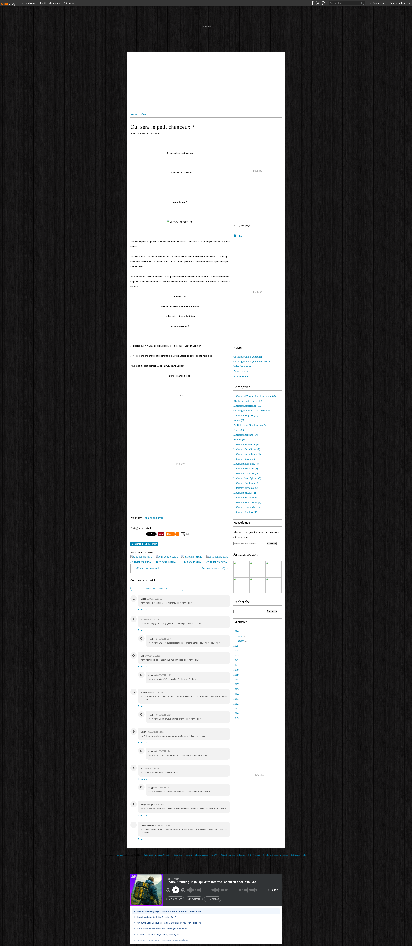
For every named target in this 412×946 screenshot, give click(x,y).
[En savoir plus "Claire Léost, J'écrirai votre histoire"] (241, 569)
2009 (236, 718)
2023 (236, 655)
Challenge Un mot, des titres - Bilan (251, 361)
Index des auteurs (242, 366)
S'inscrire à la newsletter (144, 543)
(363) (254, 396)
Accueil (134, 114)
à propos (214, 899)
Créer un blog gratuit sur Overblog (157, 855)
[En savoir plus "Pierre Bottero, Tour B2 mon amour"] (274, 585)
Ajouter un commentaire (156, 588)
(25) (238, 430)
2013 (236, 699)
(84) (251, 410)
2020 (236, 670)
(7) (246, 449)
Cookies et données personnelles (275, 855)
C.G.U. (214, 855)
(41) (245, 415)
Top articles (178, 855)
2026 (236, 631)
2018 (236, 679)
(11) (239, 439)
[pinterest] (323, 3)
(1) (246, 497)
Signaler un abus (201, 855)
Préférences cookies (298, 855)
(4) (245, 459)
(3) (246, 463)
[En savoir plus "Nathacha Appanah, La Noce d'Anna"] (274, 569)
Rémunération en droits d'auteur (233, 855)
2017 (236, 684)
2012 (236, 703)
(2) (246, 483)
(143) (247, 401)
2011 (235, 708)
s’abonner (177, 899)
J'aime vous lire (241, 371)
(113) (247, 405)
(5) (247, 454)
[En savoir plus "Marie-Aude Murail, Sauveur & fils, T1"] (241, 585)
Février (240, 636)
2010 (236, 713)
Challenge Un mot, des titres (247, 356)
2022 (236, 660)
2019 (236, 674)
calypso (120, 855)
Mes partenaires (241, 376)
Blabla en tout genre (153, 517)
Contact (145, 114)
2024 (236, 650)
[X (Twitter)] (318, 3)
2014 (236, 694)
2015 (236, 689)
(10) (246, 444)
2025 (236, 645)
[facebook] (312, 3)
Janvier (240, 641)
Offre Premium (254, 855)
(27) (239, 420)
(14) (245, 434)
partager (196, 899)
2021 (236, 665)
